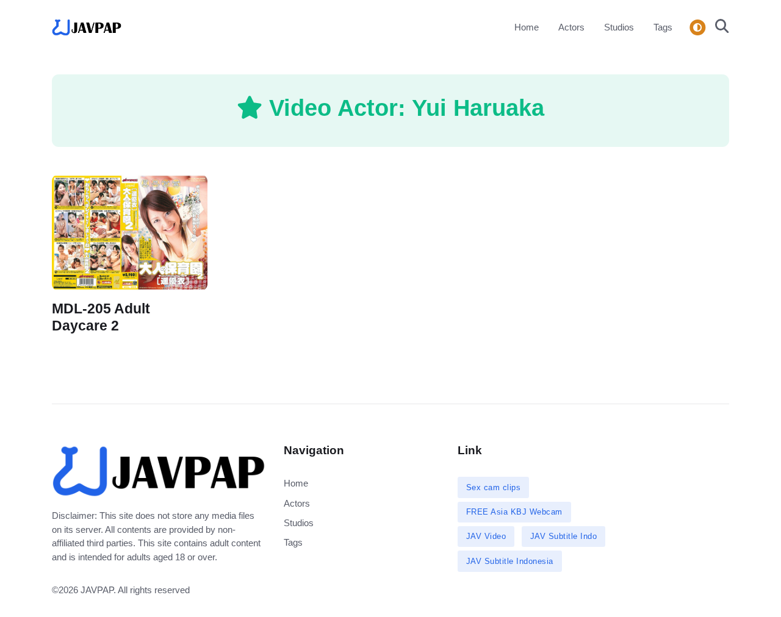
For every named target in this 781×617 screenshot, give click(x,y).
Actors (571, 27)
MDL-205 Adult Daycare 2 (101, 317)
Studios (619, 27)
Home (526, 27)
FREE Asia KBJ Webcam (514, 511)
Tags (662, 27)
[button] (718, 27)
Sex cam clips (493, 487)
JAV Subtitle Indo (563, 536)
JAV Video (486, 536)
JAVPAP (97, 590)
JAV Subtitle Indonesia (509, 561)
